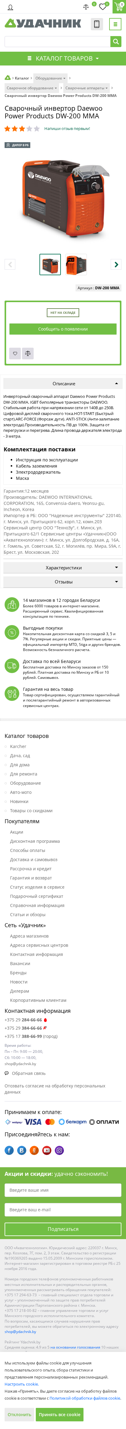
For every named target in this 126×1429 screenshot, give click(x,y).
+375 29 (23, 1020)
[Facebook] (9, 1150)
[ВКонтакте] (21, 1150)
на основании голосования (75, 1347)
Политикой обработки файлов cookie (85, 1398)
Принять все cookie (59, 1414)
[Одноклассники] (34, 1150)
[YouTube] (46, 1150)
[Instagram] (59, 1150)
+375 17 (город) (31, 1036)
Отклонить (19, 1414)
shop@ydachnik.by (20, 1331)
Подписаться (63, 1229)
